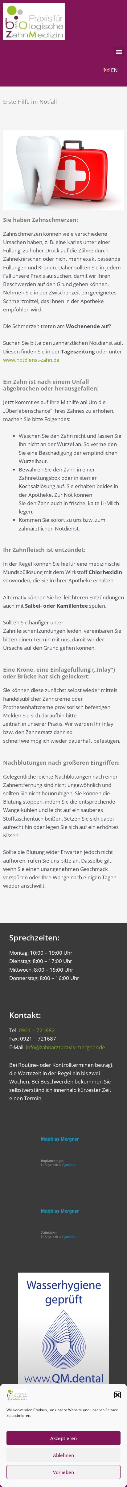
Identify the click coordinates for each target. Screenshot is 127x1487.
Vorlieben (63, 1472)
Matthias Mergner (60, 1139)
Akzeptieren (63, 1438)
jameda (69, 1165)
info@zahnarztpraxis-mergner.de (65, 1047)
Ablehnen (63, 1455)
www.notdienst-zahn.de (31, 359)
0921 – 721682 (37, 1030)
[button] (117, 1395)
